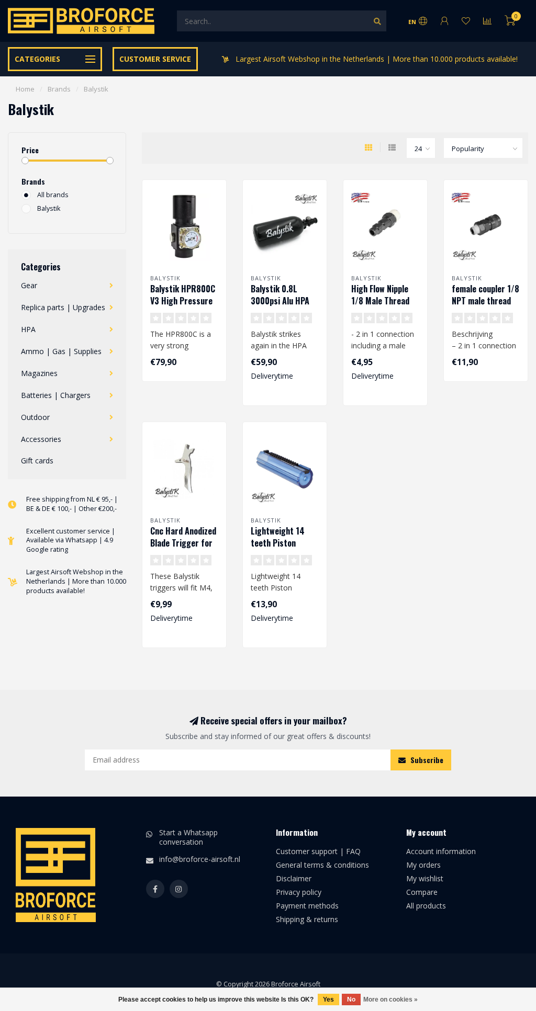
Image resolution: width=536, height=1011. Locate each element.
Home (25, 89)
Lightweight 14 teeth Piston (278, 537)
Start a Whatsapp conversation (188, 837)
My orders (423, 865)
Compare (422, 892)
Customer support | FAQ (318, 851)
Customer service (155, 59)
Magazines (39, 373)
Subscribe (425, 759)
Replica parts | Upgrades (63, 307)
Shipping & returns (307, 919)
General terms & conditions (322, 865)
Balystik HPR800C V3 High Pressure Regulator (182, 300)
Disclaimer (293, 878)
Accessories (41, 439)
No (351, 999)
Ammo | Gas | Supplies (61, 351)
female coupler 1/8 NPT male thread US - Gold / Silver (485, 300)
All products (426, 906)
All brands (53, 194)
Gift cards (37, 460)
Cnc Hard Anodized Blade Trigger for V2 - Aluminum (183, 543)
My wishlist (424, 878)
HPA (28, 329)
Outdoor (35, 417)
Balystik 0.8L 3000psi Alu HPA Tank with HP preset (280, 306)
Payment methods (307, 906)
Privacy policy (298, 892)
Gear (29, 285)
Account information (441, 851)
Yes (328, 999)
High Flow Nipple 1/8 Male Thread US (380, 300)
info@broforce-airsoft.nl (199, 859)
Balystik (48, 208)
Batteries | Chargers (56, 395)
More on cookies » (390, 999)
